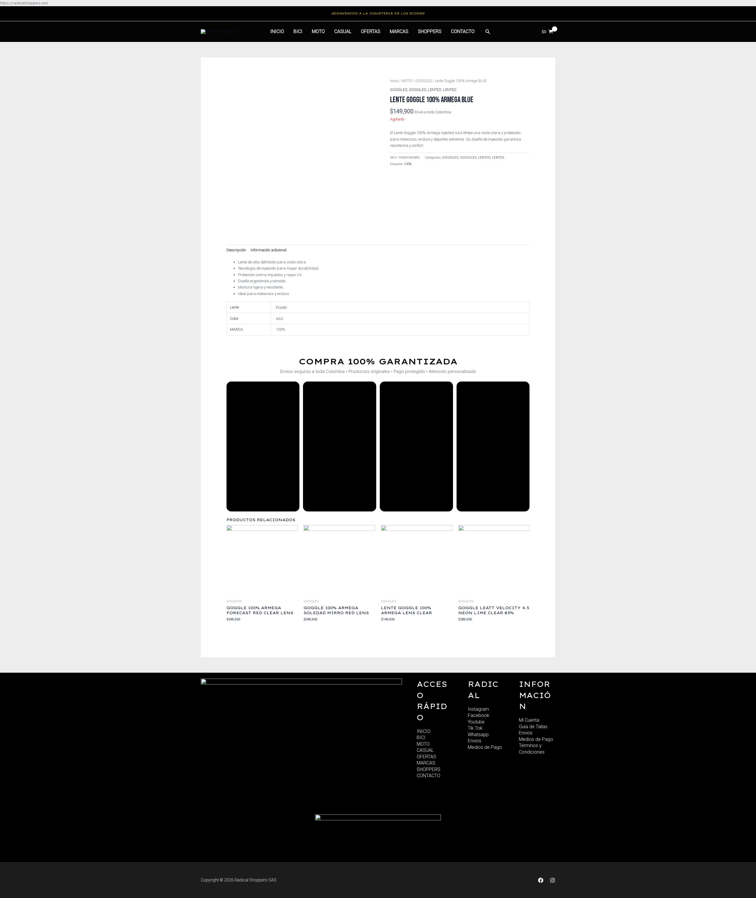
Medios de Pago (485, 747)
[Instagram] (552, 880)
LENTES (434, 89)
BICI (298, 31)
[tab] (236, 250)
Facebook (478, 715)
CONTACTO (428, 775)
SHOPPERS (429, 31)
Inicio (277, 31)
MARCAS (399, 31)
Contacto (463, 31)
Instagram (478, 709)
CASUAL (342, 31)
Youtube (476, 722)
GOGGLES (423, 81)
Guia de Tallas (533, 726)
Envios (474, 741)
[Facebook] (540, 880)
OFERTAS (426, 757)
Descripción (236, 250)
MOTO (318, 31)
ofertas (370, 31)
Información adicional (268, 250)
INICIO (424, 731)
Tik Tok (475, 728)
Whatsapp (478, 734)
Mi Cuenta (529, 720)
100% (408, 164)
